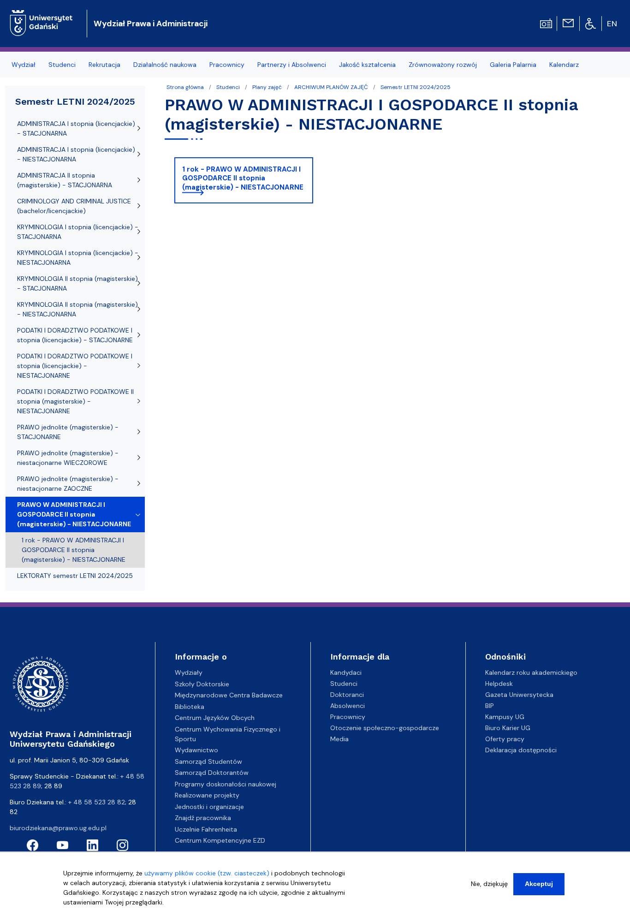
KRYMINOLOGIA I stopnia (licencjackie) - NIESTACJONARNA (77, 258)
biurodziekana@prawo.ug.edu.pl (58, 828)
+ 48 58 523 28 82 (96, 802)
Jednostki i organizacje (209, 807)
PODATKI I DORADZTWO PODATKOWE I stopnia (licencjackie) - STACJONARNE (75, 335)
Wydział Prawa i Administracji (151, 23)
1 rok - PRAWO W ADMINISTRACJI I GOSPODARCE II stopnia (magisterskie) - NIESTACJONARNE (242, 178)
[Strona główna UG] (41, 16)
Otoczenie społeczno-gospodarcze (384, 728)
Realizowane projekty (207, 795)
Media (339, 739)
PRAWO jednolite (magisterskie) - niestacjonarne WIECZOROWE (68, 458)
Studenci (228, 87)
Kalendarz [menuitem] (564, 64)
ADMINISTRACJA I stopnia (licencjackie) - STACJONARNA (76, 128)
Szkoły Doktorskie (202, 684)
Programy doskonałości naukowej (225, 784)
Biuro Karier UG (507, 728)
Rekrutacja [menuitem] (104, 64)
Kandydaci (346, 672)
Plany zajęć (267, 87)
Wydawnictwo (196, 750)
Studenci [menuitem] (62, 64)
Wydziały (188, 672)
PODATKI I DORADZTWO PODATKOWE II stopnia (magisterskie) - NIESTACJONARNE (75, 401)
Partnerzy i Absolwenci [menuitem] (291, 64)
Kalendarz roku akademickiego (531, 672)
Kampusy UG (504, 717)
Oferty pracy (504, 739)
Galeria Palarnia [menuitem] (513, 64)
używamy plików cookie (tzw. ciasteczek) (206, 873)
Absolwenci (347, 706)
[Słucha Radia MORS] (546, 22)
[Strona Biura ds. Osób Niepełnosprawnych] (590, 23)
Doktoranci (347, 694)
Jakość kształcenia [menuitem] (367, 64)
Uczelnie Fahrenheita (206, 829)
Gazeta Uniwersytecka (519, 694)
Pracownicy (347, 717)
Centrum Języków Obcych (215, 718)
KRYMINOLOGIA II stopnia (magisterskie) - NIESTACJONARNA (77, 309)
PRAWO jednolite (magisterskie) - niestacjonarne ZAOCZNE (68, 484)
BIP (489, 706)
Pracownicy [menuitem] (226, 64)
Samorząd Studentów (208, 761)
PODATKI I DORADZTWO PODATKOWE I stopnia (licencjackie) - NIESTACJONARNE (74, 366)
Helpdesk (499, 683)
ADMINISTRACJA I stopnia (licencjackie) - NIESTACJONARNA (76, 154)
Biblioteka (189, 706)
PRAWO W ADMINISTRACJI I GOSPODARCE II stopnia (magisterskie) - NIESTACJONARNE (74, 514)
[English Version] (612, 23)
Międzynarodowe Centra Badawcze (229, 695)
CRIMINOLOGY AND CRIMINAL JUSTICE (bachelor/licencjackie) (74, 206)
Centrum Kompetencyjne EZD (220, 840)
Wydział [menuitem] (24, 64)
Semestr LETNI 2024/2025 (415, 87)
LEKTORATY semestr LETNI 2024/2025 (75, 575)
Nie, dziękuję (489, 884)
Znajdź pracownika (203, 818)
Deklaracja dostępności (521, 750)
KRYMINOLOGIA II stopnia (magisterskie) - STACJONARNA (77, 283)
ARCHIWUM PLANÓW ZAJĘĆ (331, 87)
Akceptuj (539, 883)
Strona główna (185, 87)
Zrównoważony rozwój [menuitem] (443, 64)
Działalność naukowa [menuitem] (164, 64)
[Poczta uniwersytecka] (568, 22)
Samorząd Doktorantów (212, 772)
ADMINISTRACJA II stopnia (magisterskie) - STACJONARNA (64, 180)
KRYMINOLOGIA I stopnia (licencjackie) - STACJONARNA (77, 232)
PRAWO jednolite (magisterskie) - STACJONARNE (68, 432)
